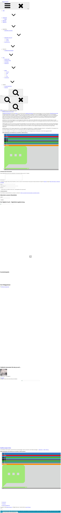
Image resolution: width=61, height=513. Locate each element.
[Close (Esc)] (0, 509)
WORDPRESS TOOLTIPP (8, 37)
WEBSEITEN (4, 22)
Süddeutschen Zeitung (29, 113)
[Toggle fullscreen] (1, 509)
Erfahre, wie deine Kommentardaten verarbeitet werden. (30, 192)
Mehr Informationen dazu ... (13, 512)
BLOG (3, 57)
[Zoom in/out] (2, 509)
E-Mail (1, 197)
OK (3, 512)
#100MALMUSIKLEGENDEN (8, 50)
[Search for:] (4, 95)
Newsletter (6, 87)
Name (1, 184)
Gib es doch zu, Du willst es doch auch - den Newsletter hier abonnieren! (13, 189)
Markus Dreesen (6, 111)
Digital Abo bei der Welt (54, 113)
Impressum (4, 502)
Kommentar (2, 179)
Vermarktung (6, 77)
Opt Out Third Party (7, 512)
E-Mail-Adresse (3, 186)
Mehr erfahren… (46, 449)
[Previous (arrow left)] (0, 510)
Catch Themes (28, 507)
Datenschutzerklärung (6, 505)
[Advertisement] (27, 359)
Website (1, 187)
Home (1, 110)
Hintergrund (6, 63)
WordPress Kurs (7, 42)
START (4, 10)
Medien (5, 70)
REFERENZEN (5, 17)
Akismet (45, 181)
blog (3, 110)
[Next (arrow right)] (1, 510)
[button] (6, 134)
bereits (16, 113)
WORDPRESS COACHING (8, 30)
